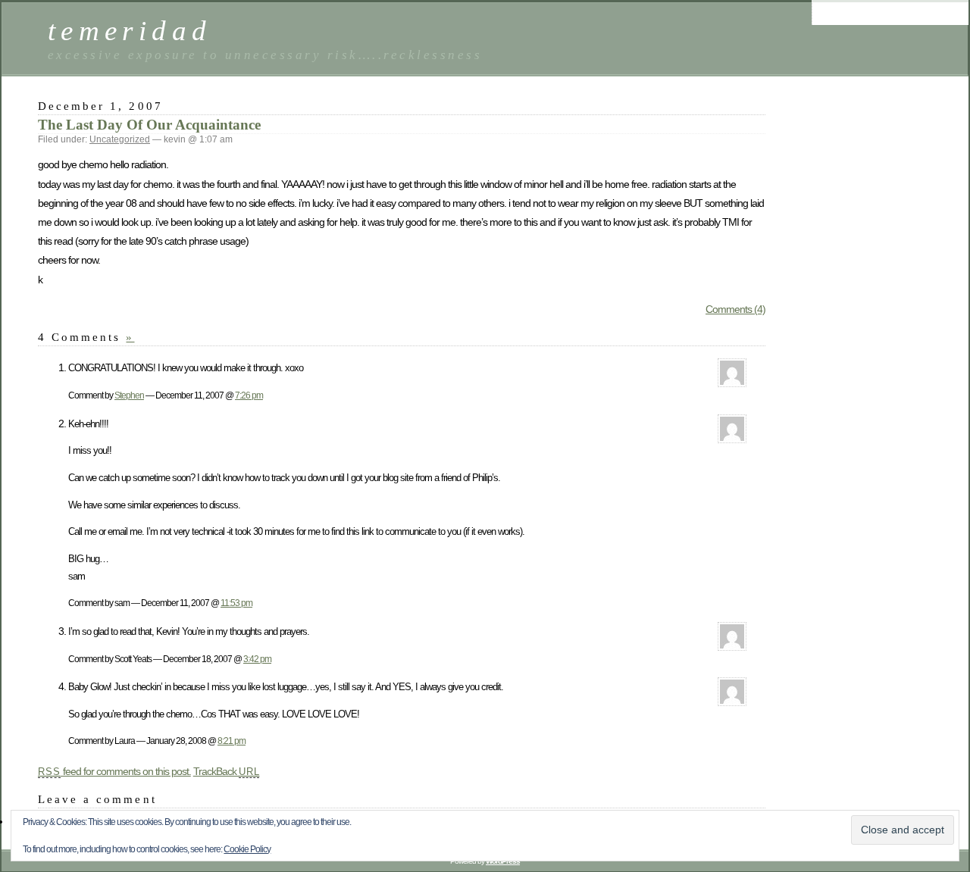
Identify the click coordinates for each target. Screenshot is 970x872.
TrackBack (226, 771)
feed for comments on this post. (114, 771)
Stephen (129, 395)
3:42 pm (257, 659)
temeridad (129, 30)
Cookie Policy (247, 849)
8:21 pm (231, 740)
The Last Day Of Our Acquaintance (149, 125)
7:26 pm (249, 395)
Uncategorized (119, 139)
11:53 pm (236, 603)
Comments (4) (735, 309)
